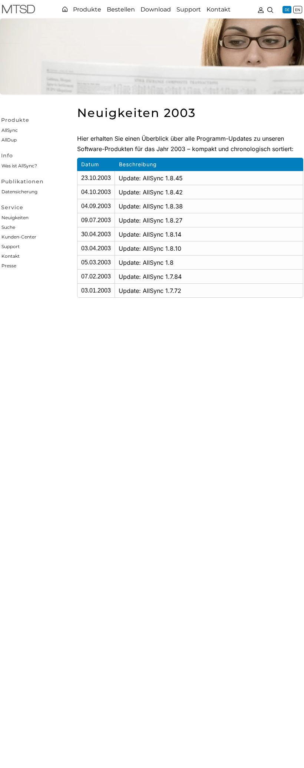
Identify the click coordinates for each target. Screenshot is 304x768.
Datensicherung (19, 191)
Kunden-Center (18, 237)
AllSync (9, 130)
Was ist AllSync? (19, 165)
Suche (8, 227)
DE (287, 9)
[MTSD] (18, 10)
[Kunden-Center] (261, 9)
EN (297, 9)
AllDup (9, 140)
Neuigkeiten (15, 217)
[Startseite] (64, 9)
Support (10, 246)
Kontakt (10, 256)
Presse (8, 265)
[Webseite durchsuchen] (270, 9)
